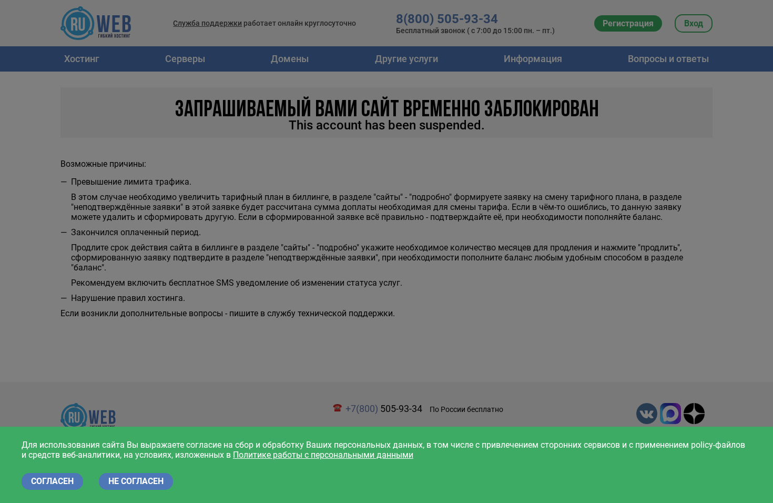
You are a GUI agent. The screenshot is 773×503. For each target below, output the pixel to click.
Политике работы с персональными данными (323, 455)
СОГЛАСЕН (52, 481)
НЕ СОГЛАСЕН (136, 481)
